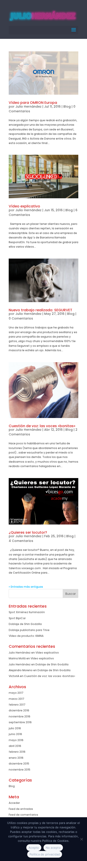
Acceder (14, 803)
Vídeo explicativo (24, 206)
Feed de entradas (21, 809)
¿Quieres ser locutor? (28, 532)
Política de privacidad (44, 854)
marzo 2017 (16, 699)
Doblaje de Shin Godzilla (25, 624)
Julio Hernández (28, 106)
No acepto (53, 847)
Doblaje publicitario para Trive (29, 630)
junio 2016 (15, 734)
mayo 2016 (16, 740)
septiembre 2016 (20, 722)
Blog (67, 106)
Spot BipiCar (17, 618)
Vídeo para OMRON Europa (33, 102)
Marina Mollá (17, 658)
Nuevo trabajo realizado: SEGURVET (40, 310)
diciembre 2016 (19, 710)
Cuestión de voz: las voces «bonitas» (42, 425)
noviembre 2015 (19, 769)
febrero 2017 (17, 704)
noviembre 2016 (19, 716)
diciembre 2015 (19, 763)
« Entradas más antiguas (26, 587)
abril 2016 (15, 746)
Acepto (34, 847)
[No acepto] (81, 839)
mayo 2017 (16, 693)
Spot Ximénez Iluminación (27, 612)
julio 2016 (15, 728)
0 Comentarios (21, 318)
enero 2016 (16, 758)
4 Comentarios (21, 541)
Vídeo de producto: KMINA (26, 636)
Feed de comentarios (23, 815)
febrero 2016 (17, 752)
